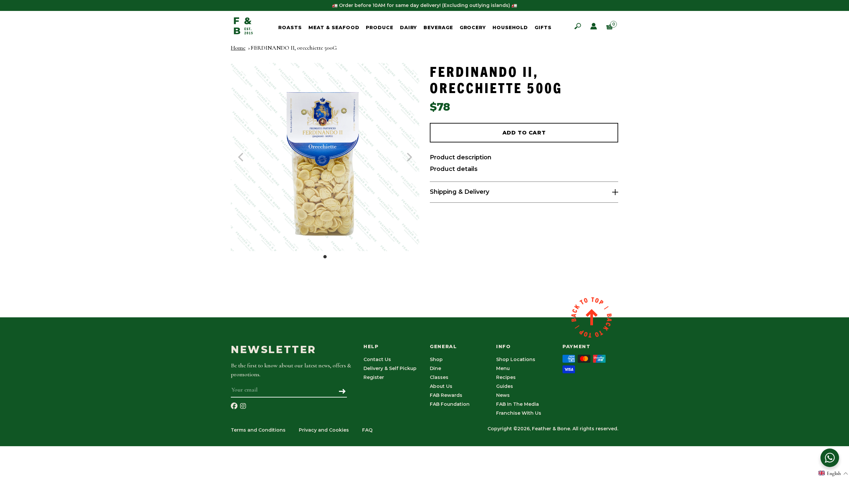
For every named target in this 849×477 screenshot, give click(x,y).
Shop (436, 359)
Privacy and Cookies (324, 430)
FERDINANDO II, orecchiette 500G (293, 47)
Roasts (289, 27)
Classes (439, 377)
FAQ (367, 430)
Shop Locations (515, 359)
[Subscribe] (342, 392)
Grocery (473, 27)
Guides (504, 386)
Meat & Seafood (333, 27)
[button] (833, 473)
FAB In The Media (517, 404)
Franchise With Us (518, 413)
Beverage (438, 27)
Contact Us (377, 359)
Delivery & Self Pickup (390, 368)
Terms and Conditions (258, 430)
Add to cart (524, 133)
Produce (379, 27)
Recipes (506, 377)
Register (373, 377)
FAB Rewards (446, 395)
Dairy (408, 27)
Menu (503, 368)
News (503, 395)
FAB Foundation (450, 404)
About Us (441, 386)
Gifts (543, 27)
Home (238, 47)
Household (510, 27)
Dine (435, 368)
